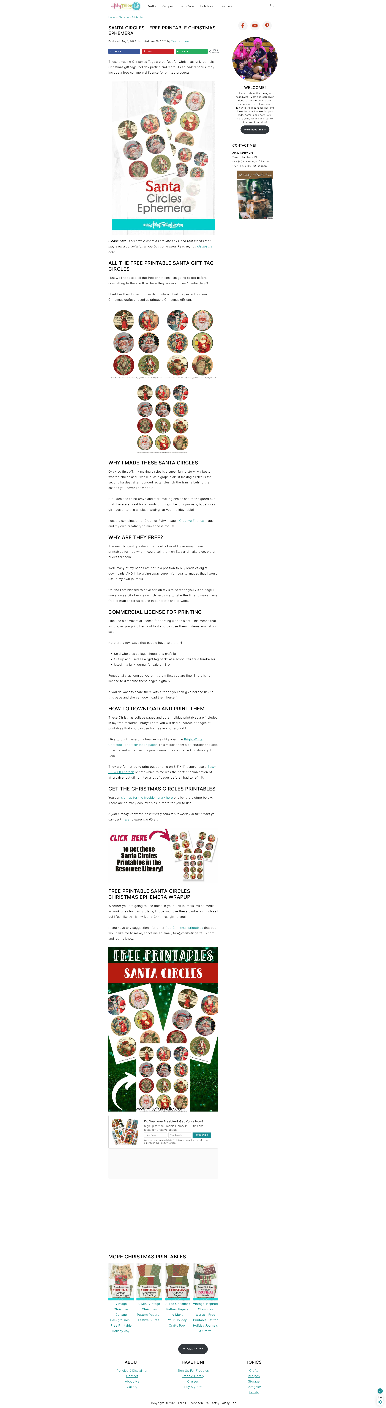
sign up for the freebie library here (147, 797)
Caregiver (254, 1387)
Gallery (132, 1387)
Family (254, 1392)
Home (111, 17)
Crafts (151, 6)
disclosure (204, 246)
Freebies (225, 6)
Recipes (168, 6)
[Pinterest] (267, 25)
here (126, 819)
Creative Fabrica (191, 521)
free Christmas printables (184, 928)
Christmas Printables (131, 17)
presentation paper (143, 745)
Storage (254, 1381)
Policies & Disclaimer (132, 1370)
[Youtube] (255, 25)
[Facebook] (243, 25)
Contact (132, 1376)
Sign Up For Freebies (193, 1370)
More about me (253, 129)
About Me (132, 1381)
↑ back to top (193, 1349)
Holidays (206, 6)
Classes (193, 1381)
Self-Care (187, 6)
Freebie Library (193, 1376)
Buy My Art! (193, 1387)
